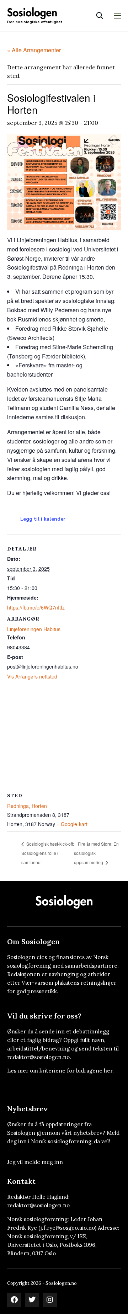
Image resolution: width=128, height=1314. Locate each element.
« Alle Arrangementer (34, 50)
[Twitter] (32, 1300)
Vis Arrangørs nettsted (32, 676)
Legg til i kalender (42, 519)
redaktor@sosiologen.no (38, 1205)
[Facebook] (14, 1300)
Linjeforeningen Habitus (33, 629)
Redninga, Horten (27, 805)
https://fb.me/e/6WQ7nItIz (36, 607)
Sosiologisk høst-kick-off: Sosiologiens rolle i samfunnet (47, 853)
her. (109, 1070)
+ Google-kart (72, 824)
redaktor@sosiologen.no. (39, 1057)
